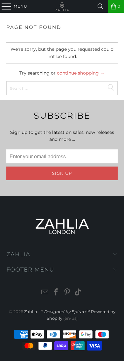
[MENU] (3, 6)
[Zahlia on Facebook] (56, 293)
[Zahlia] (62, 6)
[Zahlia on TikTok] (78, 293)
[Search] (100, 6)
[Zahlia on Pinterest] (67, 293)
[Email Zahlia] (45, 293)
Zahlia (30, 311)
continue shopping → (81, 73)
